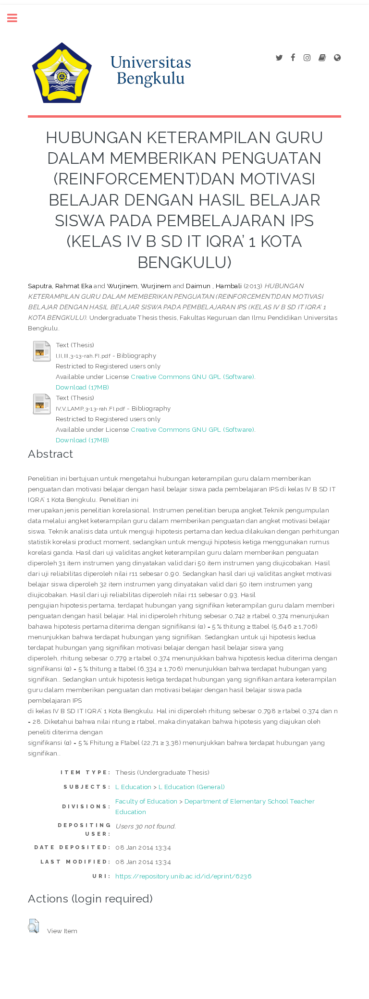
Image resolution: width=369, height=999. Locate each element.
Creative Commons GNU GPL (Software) (192, 376)
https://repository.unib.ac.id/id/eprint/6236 (183, 876)
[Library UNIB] (337, 58)
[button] (33, 926)
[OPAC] (322, 58)
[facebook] (293, 58)
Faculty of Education (146, 801)
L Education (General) (192, 787)
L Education (133, 787)
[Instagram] (307, 58)
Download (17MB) (83, 387)
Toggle (17, 18)
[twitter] (279, 58)
